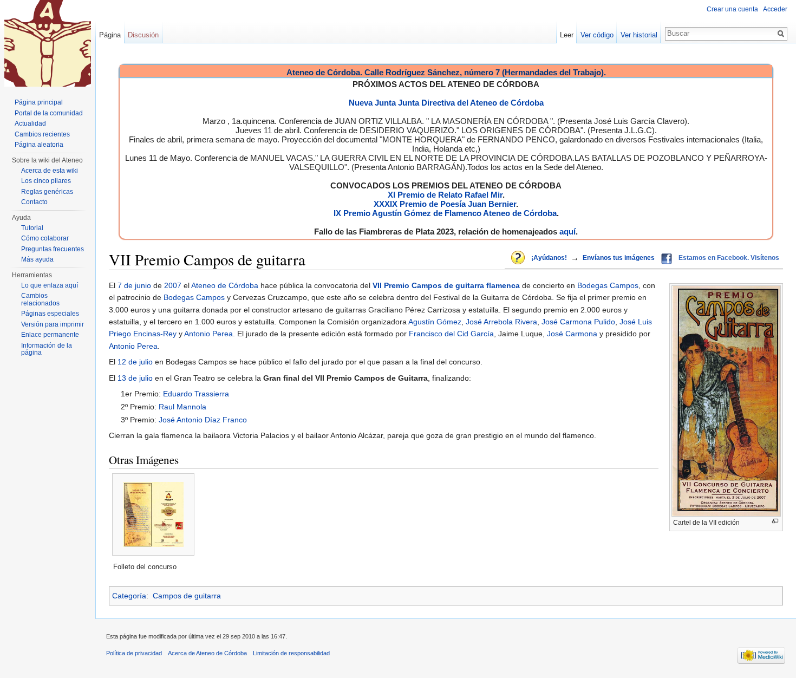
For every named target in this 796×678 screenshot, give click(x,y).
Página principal (39, 102)
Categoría (129, 595)
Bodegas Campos (607, 285)
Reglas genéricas (47, 191)
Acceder (775, 9)
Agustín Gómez (434, 321)
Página (110, 35)
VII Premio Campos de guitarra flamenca (446, 285)
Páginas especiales (50, 313)
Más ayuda (37, 259)
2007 (172, 285)
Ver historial (639, 35)
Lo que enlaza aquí (49, 285)
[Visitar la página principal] (47, 43)
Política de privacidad (134, 653)
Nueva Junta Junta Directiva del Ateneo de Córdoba (446, 102)
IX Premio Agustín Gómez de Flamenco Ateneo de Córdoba (445, 213)
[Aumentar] (775, 521)
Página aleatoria (39, 144)
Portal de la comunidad (49, 113)
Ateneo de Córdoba (224, 285)
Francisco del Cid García (451, 333)
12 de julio (135, 361)
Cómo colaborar (45, 238)
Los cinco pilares (46, 181)
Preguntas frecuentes (52, 249)
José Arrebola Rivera (501, 321)
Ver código (597, 35)
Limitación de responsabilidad (291, 653)
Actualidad (30, 123)
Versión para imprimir (52, 324)
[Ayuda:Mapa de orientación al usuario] (518, 258)
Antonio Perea (208, 333)
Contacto (34, 202)
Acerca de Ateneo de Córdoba (207, 653)
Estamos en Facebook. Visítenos (728, 258)
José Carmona (572, 333)
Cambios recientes (42, 134)
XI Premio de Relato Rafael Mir (445, 194)
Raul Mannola (182, 406)
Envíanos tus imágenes (619, 258)
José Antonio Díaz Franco (203, 419)
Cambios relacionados (40, 299)
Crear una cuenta (732, 9)
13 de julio (135, 378)
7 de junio (134, 285)
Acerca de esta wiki (49, 170)
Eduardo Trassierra (196, 393)
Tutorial (32, 228)
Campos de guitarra (187, 595)
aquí (567, 231)
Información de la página (46, 349)
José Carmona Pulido (578, 321)
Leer (566, 35)
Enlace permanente (50, 334)
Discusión (143, 35)
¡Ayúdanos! (549, 258)
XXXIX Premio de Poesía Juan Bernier (445, 203)
